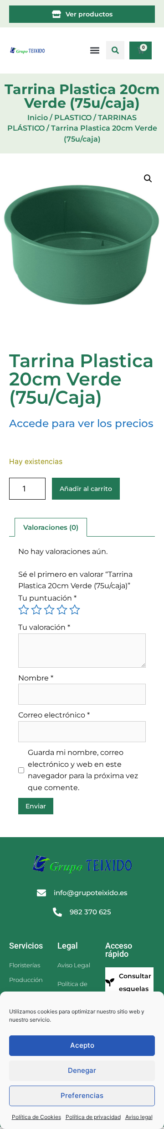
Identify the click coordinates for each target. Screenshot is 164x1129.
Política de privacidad (93, 1116)
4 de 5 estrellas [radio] (61, 609)
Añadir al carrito (86, 489)
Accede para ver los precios (81, 423)
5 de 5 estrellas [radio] (74, 609)
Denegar (82, 1070)
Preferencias (82, 1095)
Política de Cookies (36, 1116)
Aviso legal (139, 1116)
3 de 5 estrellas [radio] (49, 609)
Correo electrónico (54, 715)
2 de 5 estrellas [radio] (36, 609)
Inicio (37, 117)
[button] (115, 50)
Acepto (82, 1045)
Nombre (35, 678)
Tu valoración (44, 627)
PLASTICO (73, 117)
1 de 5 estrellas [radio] (23, 609)
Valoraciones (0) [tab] (50, 527)
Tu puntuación (47, 598)
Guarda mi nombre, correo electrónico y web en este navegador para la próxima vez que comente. (83, 770)
